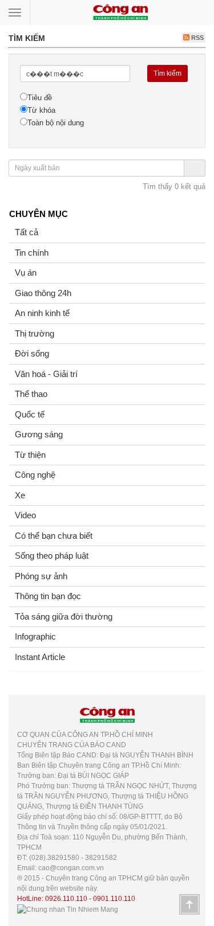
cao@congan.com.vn (71, 868)
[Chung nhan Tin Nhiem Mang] (67, 909)
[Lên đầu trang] (189, 904)
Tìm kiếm (167, 73)
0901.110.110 (114, 899)
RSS (196, 37)
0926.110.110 (66, 899)
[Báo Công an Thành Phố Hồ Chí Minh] (120, 11)
